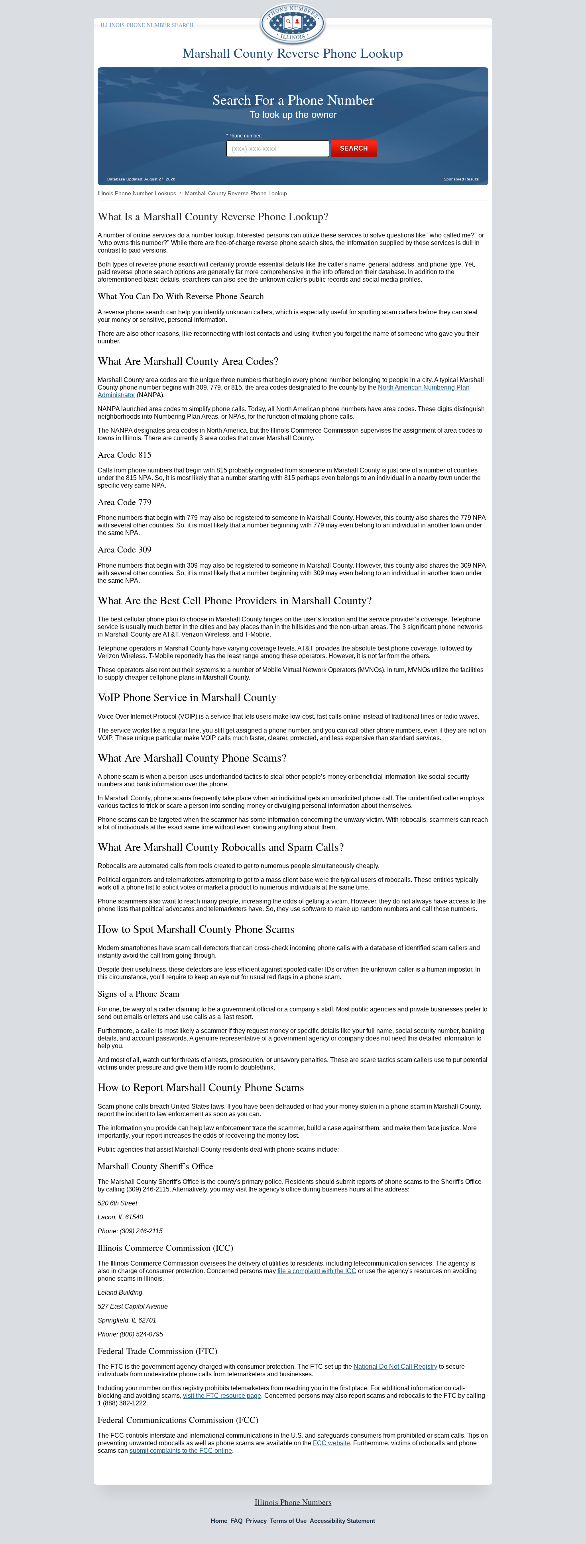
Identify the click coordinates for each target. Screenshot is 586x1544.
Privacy (256, 1520)
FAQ (236, 1520)
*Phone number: (244, 136)
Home (219, 1520)
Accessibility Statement (342, 1520)
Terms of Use (288, 1520)
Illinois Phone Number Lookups (137, 193)
